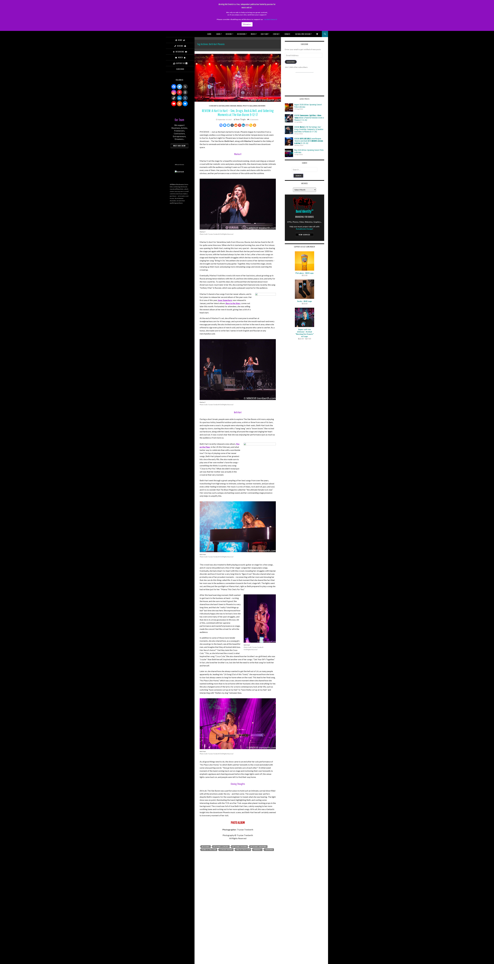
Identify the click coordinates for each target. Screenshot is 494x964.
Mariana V (258, 849)
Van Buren (269, 849)
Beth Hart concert (221, 846)
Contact (276, 34)
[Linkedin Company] (179, 98)
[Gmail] (247, 125)
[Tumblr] (232, 125)
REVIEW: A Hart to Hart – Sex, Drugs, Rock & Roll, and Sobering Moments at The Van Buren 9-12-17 (238, 113)
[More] (254, 125)
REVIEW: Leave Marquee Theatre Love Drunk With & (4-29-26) (308, 140)
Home (209, 34)
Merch (253, 34)
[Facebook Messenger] (224, 125)
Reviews (229, 34)
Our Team (264, 34)
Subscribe (291, 62)
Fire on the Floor (243, 849)
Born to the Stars (233, 303)
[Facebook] (221, 125)
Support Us (180, 63)
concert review (226, 849)
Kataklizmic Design (302, 34)
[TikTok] (173, 98)
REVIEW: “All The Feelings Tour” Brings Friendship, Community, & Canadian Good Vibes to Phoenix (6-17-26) (308, 129)
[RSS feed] (179, 103)
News (219, 34)
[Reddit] (235, 125)
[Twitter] (228, 125)
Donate (287, 34)
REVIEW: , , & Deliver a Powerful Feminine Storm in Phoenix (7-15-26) (309, 117)
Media (239, 106)
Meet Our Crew (179, 146)
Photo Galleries (250, 106)
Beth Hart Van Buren (258, 846)
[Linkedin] (243, 125)
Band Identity (304, 211)
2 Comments (253, 119)
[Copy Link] (250, 125)
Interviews (241, 34)
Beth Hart (206, 846)
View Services (304, 235)
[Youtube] (173, 103)
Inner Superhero (225, 300)
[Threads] (185, 92)
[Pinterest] (239, 125)
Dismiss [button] (247, 24)
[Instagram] (173, 92)
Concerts (213, 106)
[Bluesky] (185, 103)
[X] (185, 86)
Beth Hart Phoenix (239, 846)
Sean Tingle (240, 119)
